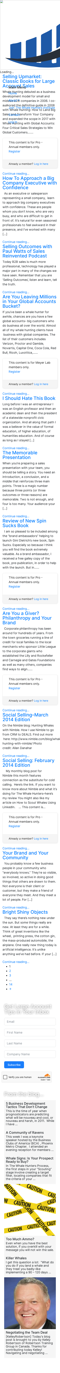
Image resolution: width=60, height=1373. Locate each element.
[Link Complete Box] (30, 1114)
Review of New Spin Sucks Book (24, 523)
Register (14, 151)
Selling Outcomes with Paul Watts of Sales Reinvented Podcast (27, 251)
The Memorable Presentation (19, 455)
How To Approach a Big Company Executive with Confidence (29, 182)
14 (10, 984)
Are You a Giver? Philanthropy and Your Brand (27, 617)
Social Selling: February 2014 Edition (28, 763)
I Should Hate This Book (29, 398)
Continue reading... (15, 173)
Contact (14, 115)
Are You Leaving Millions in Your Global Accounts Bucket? (29, 301)
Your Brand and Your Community (25, 855)
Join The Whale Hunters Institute (31, 107)
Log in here (41, 163)
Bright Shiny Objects (25, 912)
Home (12, 93)
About (12, 100)
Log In (12, 122)
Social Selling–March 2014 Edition (25, 717)
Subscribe (14, 1064)
